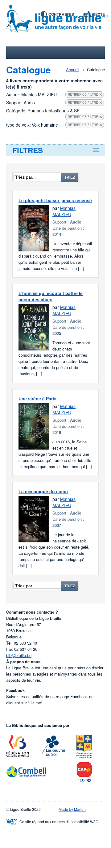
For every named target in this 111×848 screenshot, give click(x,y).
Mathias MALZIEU (64, 211)
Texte (99, 14)
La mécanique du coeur (43, 491)
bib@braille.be (18, 655)
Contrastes (61, 14)
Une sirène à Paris (37, 398)
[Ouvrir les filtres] (55, 150)
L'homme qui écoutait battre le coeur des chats (50, 296)
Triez (69, 177)
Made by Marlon (72, 809)
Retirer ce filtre (83, 94)
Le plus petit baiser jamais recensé (55, 200)
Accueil (72, 69)
